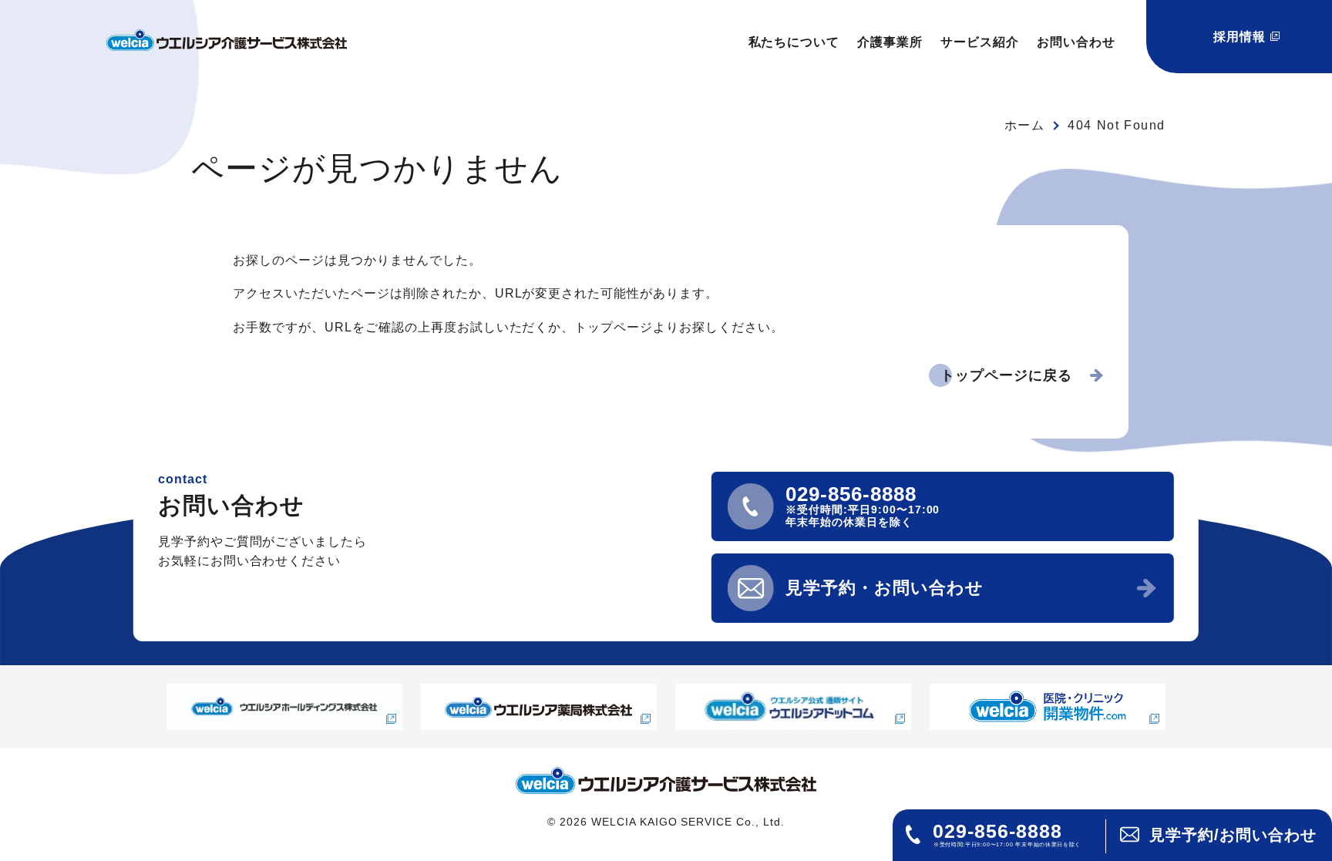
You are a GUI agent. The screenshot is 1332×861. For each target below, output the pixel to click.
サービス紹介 (979, 42)
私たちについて (794, 42)
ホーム (1024, 125)
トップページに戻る (1006, 375)
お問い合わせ (1076, 42)
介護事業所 (890, 42)
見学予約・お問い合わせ (884, 587)
